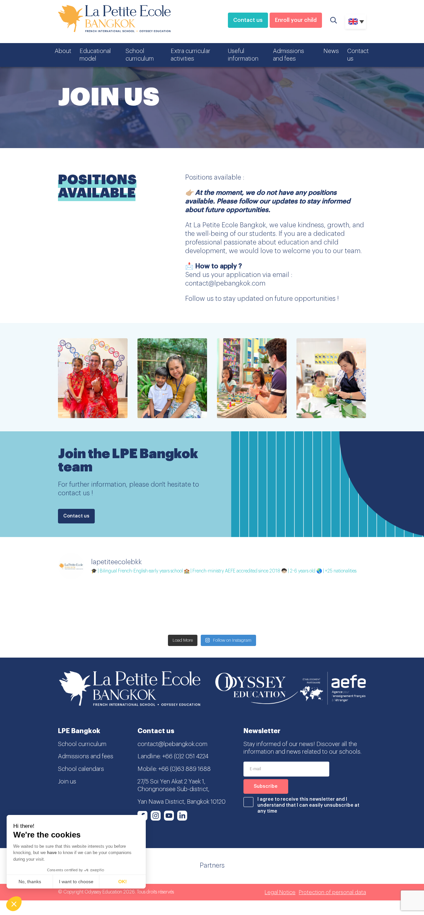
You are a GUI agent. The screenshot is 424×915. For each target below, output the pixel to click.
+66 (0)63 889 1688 (184, 769)
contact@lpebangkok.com (172, 744)
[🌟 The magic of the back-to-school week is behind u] (329, 608)
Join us (67, 781)
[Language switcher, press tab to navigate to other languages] (355, 21)
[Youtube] (169, 816)
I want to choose (76, 881)
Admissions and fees (288, 55)
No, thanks (30, 881)
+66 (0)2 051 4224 (185, 756)
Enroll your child (296, 20)
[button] (14, 904)
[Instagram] (156, 816)
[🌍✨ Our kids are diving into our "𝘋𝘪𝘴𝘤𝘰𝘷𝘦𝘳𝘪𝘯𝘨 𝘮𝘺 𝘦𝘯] (95, 608)
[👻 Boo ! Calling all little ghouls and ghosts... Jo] (251, 608)
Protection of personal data (332, 892)
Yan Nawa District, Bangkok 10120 (181, 802)
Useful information (243, 55)
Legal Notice (280, 892)
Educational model (95, 55)
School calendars (81, 769)
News (331, 51)
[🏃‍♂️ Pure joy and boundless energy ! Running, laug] (173, 608)
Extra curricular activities (190, 55)
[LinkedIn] (182, 816)
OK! (122, 881)
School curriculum (140, 55)
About (63, 51)
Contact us (248, 20)
